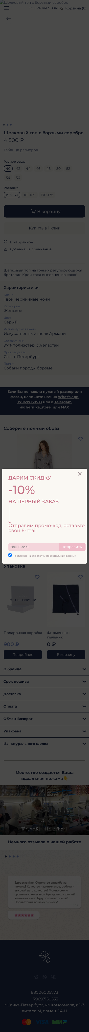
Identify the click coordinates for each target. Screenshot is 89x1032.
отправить (72, 546)
